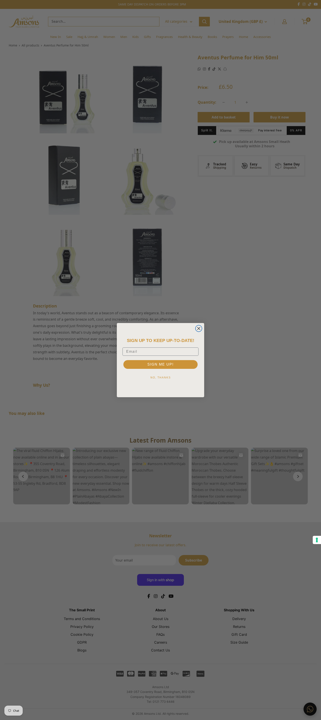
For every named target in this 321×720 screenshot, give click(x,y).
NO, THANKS (160, 377)
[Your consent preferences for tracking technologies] (317, 540)
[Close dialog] (198, 328)
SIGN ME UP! (160, 364)
